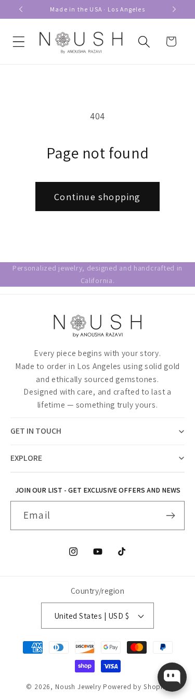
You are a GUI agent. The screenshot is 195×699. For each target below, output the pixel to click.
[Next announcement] (174, 9)
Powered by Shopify (136, 686)
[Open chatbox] (172, 677)
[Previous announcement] (20, 9)
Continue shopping (97, 197)
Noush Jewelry (78, 686)
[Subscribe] (170, 515)
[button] (19, 41)
